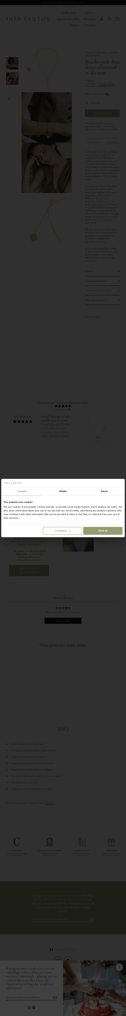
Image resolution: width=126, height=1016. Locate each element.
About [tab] (104, 491)
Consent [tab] (21, 491)
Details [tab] (63, 491)
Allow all (102, 530)
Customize (61, 530)
